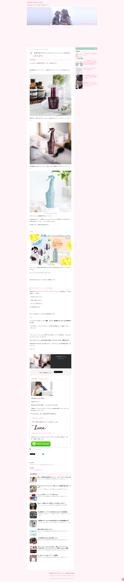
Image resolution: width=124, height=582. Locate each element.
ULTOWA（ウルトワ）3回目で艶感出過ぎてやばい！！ (42, 464)
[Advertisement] (62, 36)
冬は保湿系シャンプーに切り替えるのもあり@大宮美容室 (52, 512)
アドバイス (38, 449)
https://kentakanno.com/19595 (50, 213)
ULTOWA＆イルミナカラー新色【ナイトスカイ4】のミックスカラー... (90, 84)
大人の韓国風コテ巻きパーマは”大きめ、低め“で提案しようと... (90, 77)
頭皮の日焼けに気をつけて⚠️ (45, 529)
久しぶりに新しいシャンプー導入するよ (48, 494)
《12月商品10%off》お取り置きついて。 (48, 538)
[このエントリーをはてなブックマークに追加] (43, 454)
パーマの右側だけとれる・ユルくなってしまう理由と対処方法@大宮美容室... (90, 62)
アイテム (34, 449)
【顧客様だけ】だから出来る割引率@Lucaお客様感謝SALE (53, 520)
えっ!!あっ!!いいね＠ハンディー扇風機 (47, 555)
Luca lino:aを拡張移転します (36, 469)
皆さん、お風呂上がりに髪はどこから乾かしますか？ (51, 503)
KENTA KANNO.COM (34, 2)
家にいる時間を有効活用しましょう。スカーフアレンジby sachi (54, 477)
